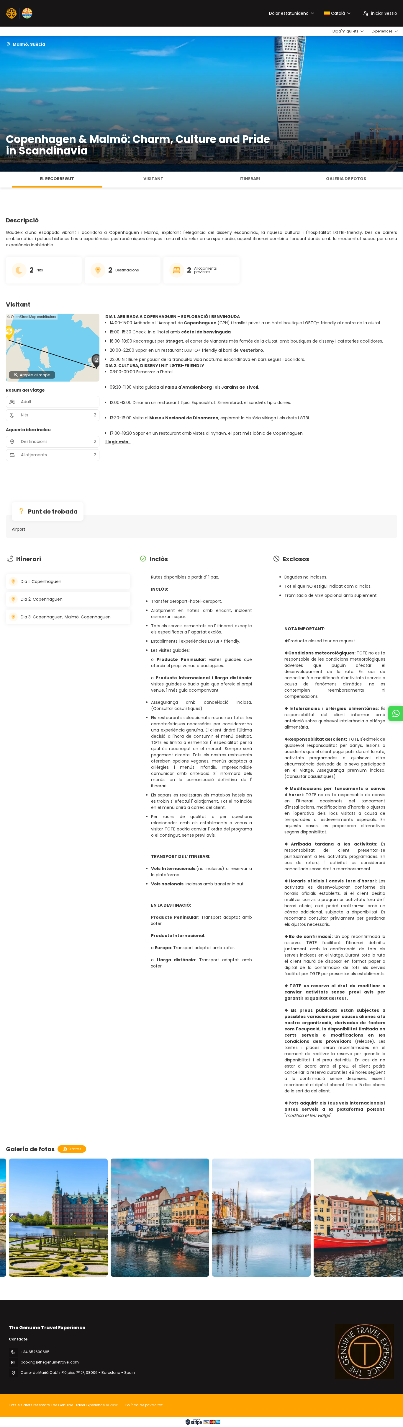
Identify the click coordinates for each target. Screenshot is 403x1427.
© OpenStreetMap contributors (31, 316)
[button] (6, 179)
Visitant (153, 179)
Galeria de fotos (346, 179)
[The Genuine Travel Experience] (364, 1351)
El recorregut (57, 179)
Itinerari (250, 179)
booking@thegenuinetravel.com (50, 1362)
